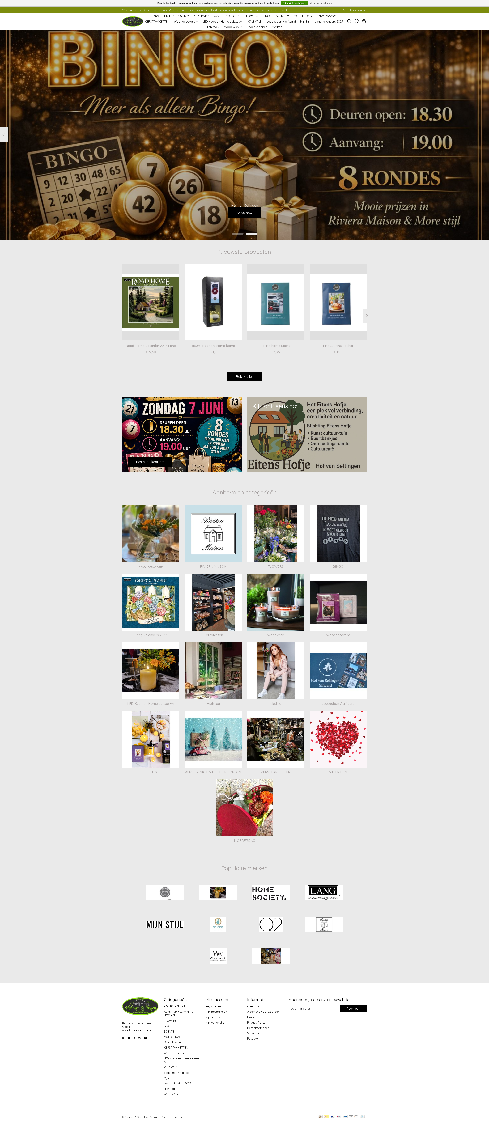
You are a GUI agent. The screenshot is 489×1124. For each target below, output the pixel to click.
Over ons (253, 1006)
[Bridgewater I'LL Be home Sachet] (275, 302)
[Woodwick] (218, 956)
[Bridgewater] (165, 893)
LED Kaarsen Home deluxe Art (223, 21)
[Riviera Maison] (324, 925)
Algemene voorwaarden (263, 1011)
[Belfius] (339, 1117)
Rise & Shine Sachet (338, 345)
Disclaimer (254, 1017)
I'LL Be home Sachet (276, 345)
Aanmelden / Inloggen (354, 10)
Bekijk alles (244, 376)
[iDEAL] (326, 1117)
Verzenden (254, 1033)
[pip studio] (218, 925)
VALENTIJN (255, 21)
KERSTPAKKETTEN (157, 21)
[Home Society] (271, 893)
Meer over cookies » (321, 3)
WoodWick (275, 635)
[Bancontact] (332, 1117)
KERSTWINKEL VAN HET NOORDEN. (216, 16)
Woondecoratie (151, 566)
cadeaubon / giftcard (281, 21)
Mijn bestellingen (216, 1011)
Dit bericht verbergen (294, 3)
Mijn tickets (213, 1017)
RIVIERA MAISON (213, 566)
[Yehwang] (271, 956)
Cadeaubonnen (257, 27)
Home (155, 16)
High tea (213, 703)
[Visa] (345, 1117)
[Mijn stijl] (165, 925)
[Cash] (320, 1117)
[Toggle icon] (349, 21)
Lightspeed (179, 1117)
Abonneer (353, 1008)
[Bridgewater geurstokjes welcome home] (213, 302)
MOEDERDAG (303, 16)
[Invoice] (362, 1117)
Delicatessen (213, 635)
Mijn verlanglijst (215, 1022)
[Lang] (324, 893)
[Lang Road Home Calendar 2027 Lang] (150, 302)
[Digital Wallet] (353, 1117)
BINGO (267, 16)
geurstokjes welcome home (213, 345)
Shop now (244, 212)
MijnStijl (305, 21)
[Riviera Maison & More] (132, 21)
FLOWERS (251, 16)
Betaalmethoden (258, 1028)
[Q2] (271, 925)
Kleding (275, 703)
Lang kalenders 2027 (329, 21)
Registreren (213, 1006)
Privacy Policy (256, 1022)
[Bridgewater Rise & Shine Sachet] (338, 302)
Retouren (253, 1038)
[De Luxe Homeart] (218, 893)
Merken (277, 27)
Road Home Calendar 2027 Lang (151, 345)
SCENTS (151, 772)
